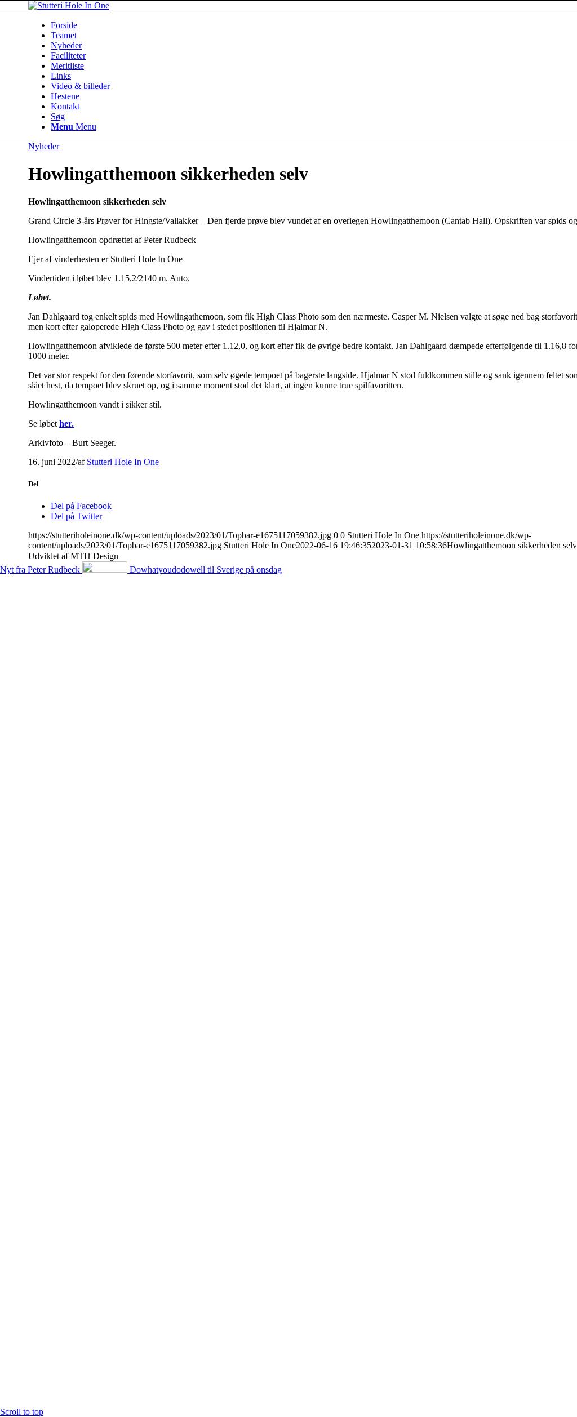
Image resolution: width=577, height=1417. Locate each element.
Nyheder (43, 146)
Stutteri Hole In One (123, 462)
